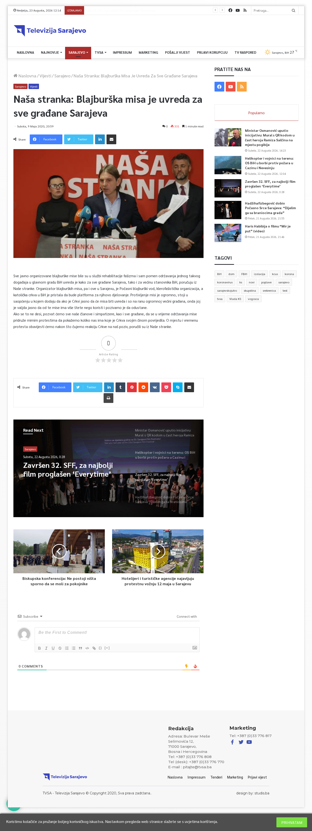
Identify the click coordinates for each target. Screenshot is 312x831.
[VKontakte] (155, 387)
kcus (275, 274)
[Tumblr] (120, 387)
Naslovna (25, 52)
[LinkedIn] (100, 139)
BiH (219, 274)
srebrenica (269, 290)
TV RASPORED (245, 52)
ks (240, 282)
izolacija (259, 274)
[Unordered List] (73, 648)
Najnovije (50, 52)
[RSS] (245, 10)
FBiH (244, 274)
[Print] (108, 398)
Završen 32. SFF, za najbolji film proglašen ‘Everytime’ (270, 183)
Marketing (148, 52)
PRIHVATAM (291, 822)
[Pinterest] (132, 387)
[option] (108, 468)
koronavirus (225, 282)
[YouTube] (237, 10)
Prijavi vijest (257, 777)
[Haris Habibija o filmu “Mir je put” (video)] (227, 233)
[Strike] (60, 648)
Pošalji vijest (177, 52)
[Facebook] (230, 10)
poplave (266, 282)
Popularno (256, 112)
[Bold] (39, 648)
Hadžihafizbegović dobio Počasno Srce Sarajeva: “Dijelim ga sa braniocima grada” (143, 10)
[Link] (94, 648)
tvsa (220, 299)
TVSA (99, 52)
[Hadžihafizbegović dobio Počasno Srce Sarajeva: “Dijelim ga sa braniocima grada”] (227, 210)
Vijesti (45, 75)
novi (251, 282)
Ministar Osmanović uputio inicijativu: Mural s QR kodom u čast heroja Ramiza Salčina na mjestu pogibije (269, 137)
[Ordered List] (66, 648)
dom (231, 274)
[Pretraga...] (293, 10)
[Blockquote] (80, 648)
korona (289, 274)
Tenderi (216, 777)
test (285, 290)
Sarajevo (76, 52)
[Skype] (178, 387)
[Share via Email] (111, 139)
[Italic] (46, 648)
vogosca (253, 299)
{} (100, 648)
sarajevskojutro (227, 290)
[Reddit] (143, 387)
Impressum (122, 52)
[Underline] (53, 648)
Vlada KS (235, 299)
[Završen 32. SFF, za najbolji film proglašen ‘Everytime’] (227, 188)
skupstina (250, 290)
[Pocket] (166, 387)
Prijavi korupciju (212, 52)
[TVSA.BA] (50, 31)
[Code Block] (87, 648)
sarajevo (283, 282)
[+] (107, 648)
